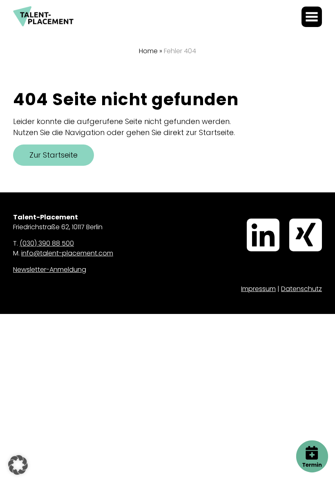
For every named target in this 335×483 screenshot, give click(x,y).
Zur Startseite (53, 155)
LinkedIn (249, 219)
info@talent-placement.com (67, 253)
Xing (291, 219)
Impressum (258, 288)
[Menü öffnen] (312, 17)
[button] (18, 465)
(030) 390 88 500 (47, 243)
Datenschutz (301, 288)
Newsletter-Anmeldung (49, 269)
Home (148, 51)
